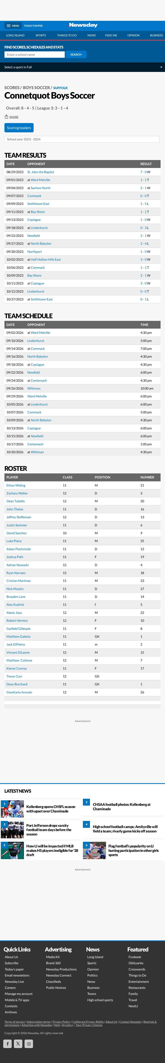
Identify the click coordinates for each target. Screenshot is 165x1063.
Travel (133, 1000)
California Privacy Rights (88, 1021)
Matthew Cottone (19, 660)
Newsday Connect (58, 975)
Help (57, 1025)
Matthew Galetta (18, 636)
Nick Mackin (15, 589)
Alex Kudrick (15, 604)
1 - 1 (143, 180)
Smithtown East (38, 203)
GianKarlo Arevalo (19, 692)
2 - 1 (143, 188)
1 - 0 (143, 219)
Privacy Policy (61, 1021)
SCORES (12, 87)
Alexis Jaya (14, 612)
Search (75, 54)
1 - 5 (143, 203)
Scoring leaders (19, 127)
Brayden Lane (15, 596)
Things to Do (137, 975)
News (92, 35)
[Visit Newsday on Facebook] (7, 1044)
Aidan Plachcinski (18, 549)
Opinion (133, 35)
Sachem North (41, 188)
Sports (41, 35)
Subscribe (11, 963)
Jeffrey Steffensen (18, 517)
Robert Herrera (17, 620)
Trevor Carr (14, 676)
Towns (91, 994)
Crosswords (137, 969)
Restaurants (137, 987)
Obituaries (136, 963)
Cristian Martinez (18, 581)
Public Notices (56, 987)
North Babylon (41, 243)
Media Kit (53, 957)
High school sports (100, 1000)
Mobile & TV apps (17, 1000)
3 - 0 (143, 259)
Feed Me (111, 35)
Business (93, 987)
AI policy (67, 1025)
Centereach (39, 380)
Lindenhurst (39, 228)
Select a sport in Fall (18, 67)
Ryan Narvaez (16, 573)
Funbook (135, 957)
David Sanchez (16, 533)
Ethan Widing (15, 485)
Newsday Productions (61, 969)
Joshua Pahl (14, 557)
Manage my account (19, 994)
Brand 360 (53, 963)
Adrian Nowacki (17, 565)
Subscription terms (39, 1021)
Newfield (33, 235)
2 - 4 (143, 243)
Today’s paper (14, 969)
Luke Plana (14, 541)
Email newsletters (17, 975)
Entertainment (139, 981)
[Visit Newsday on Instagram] (29, 1044)
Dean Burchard (16, 684)
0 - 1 (143, 299)
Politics (92, 975)
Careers (10, 987)
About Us (11, 957)
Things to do (67, 35)
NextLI (133, 1006)
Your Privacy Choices (88, 1025)
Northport (34, 251)
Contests (11, 1006)
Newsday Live (14, 981)
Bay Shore (38, 212)
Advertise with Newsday (37, 1025)
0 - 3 (143, 228)
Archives (11, 1012)
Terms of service (14, 1021)
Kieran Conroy (16, 668)
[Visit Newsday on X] (18, 1044)
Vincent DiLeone (18, 652)
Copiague (34, 219)
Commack (34, 196)
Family (133, 994)
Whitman (33, 388)
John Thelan (14, 509)
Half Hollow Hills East (46, 259)
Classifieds (53, 981)
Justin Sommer (16, 525)
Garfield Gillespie (18, 628)
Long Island (15, 35)
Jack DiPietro (15, 644)
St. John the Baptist (40, 172)
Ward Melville (40, 180)
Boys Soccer (36, 87)
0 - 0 (143, 196)
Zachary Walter (17, 493)
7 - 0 (143, 172)
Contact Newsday (130, 1021)
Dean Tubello (15, 501)
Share (14, 117)
